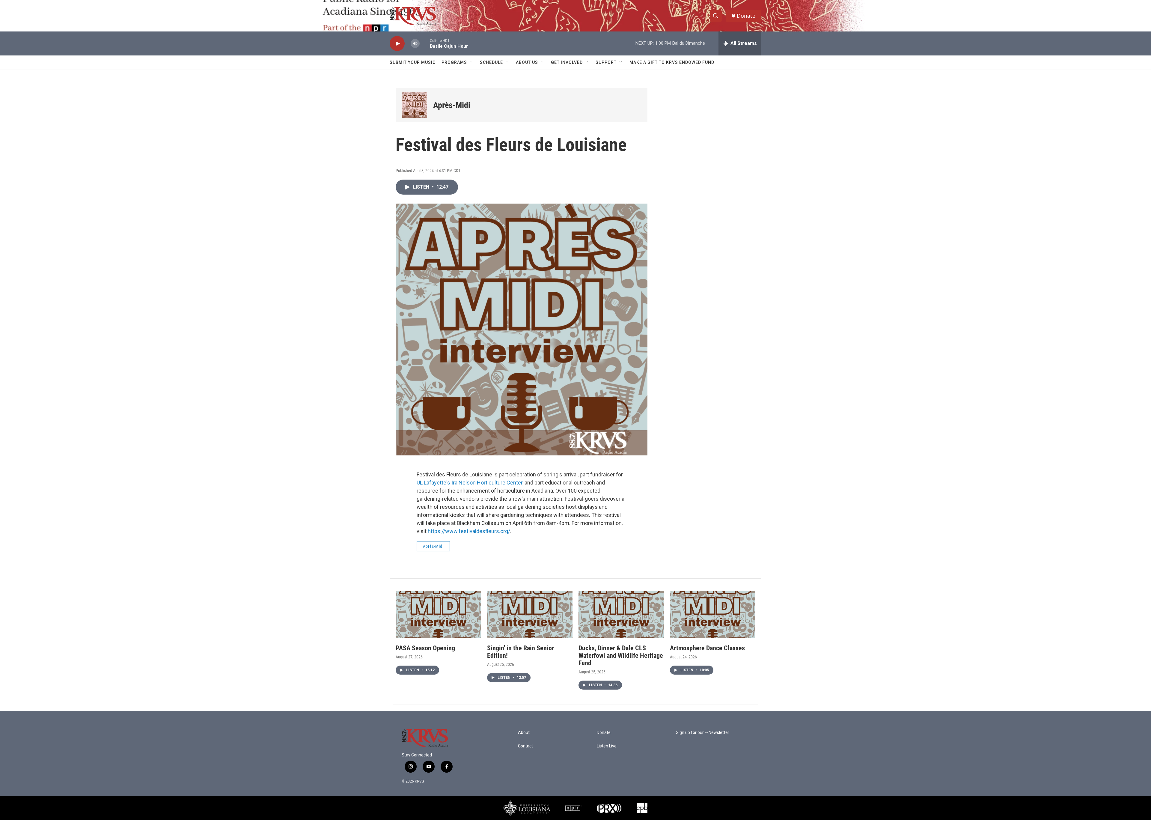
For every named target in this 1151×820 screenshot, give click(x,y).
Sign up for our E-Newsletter (702, 732)
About (524, 732)
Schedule (491, 62)
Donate (746, 16)
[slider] (425, 43)
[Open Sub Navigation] (471, 62)
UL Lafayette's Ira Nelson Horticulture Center (469, 482)
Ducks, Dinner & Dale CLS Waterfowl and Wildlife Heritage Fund (620, 655)
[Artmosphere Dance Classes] (712, 614)
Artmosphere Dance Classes (707, 648)
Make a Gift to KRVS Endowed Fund (671, 62)
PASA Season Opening (425, 648)
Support (606, 62)
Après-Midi (451, 105)
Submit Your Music (413, 62)
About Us (527, 62)
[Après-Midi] (414, 105)
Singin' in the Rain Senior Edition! (520, 651)
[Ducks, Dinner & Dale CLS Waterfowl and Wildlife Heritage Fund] (621, 614)
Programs (454, 62)
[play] (397, 43)
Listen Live (607, 746)
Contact (525, 746)
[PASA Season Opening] (438, 614)
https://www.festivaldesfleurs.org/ (469, 531)
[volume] (415, 43)
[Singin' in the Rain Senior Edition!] (530, 614)
